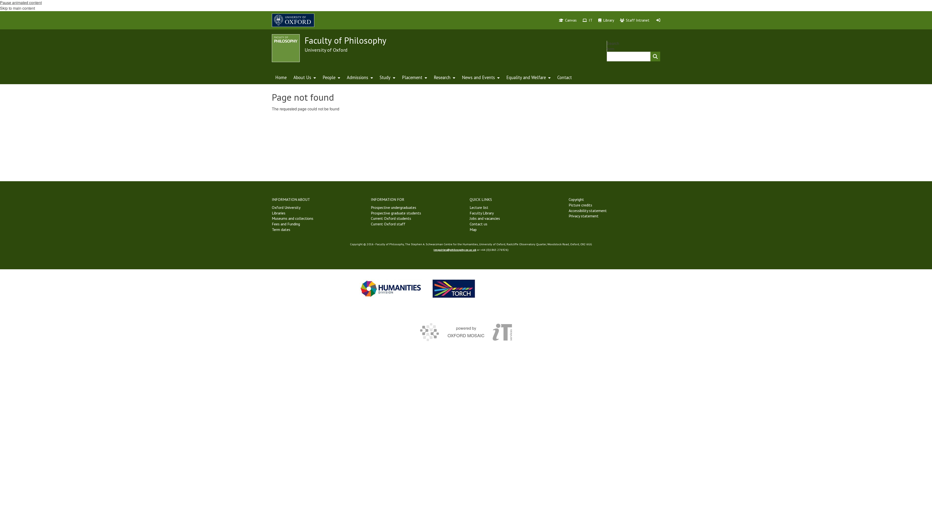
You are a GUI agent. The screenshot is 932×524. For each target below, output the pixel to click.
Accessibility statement (588, 210)
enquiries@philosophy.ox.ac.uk (455, 250)
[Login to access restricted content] (658, 20)
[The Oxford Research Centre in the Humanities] (454, 288)
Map (473, 229)
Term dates (281, 229)
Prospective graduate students (396, 213)
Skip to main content (17, 8)
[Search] (655, 56)
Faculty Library (482, 213)
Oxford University (286, 207)
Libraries (278, 213)
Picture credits (580, 205)
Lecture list (479, 207)
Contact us (478, 223)
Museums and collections (292, 218)
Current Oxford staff (388, 223)
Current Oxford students (391, 218)
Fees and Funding (286, 223)
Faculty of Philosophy (345, 40)
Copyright (576, 199)
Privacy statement (584, 215)
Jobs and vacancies (485, 218)
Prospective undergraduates (393, 207)
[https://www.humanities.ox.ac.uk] (390, 288)
